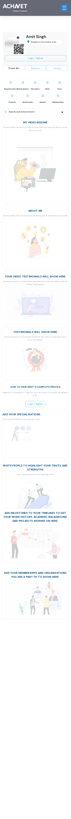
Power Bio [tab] (14, 68)
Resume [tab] (35, 68)
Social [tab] (57, 68)
